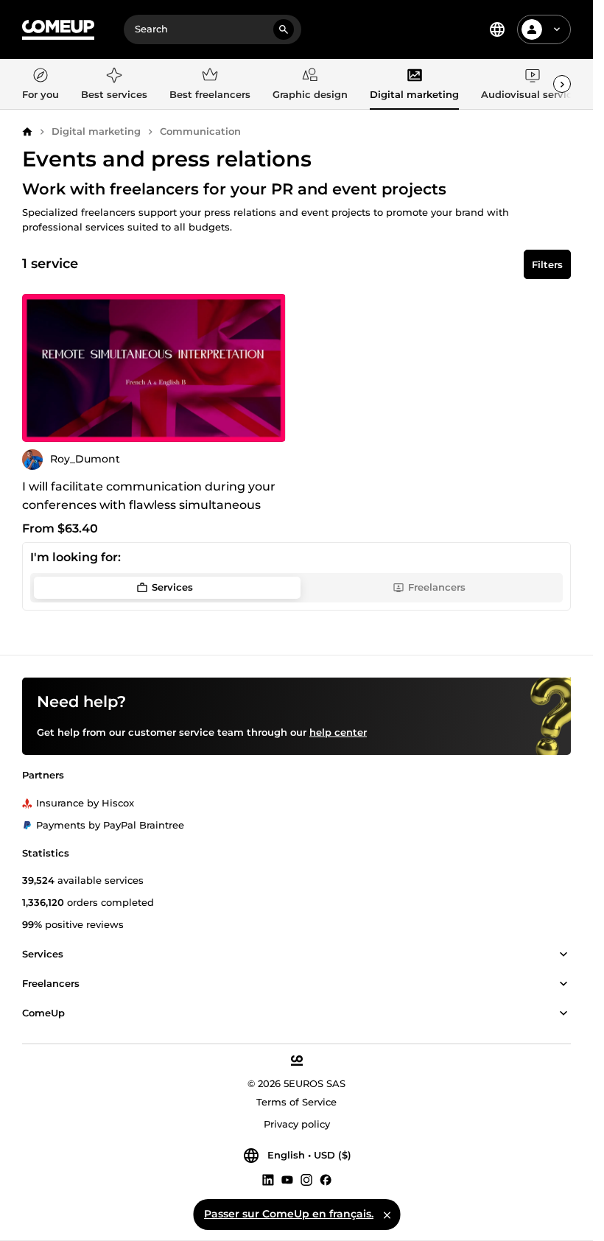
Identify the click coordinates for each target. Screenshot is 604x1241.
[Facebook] (325, 1179)
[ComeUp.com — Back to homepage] (58, 30)
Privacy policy (297, 1124)
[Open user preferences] (556, 29)
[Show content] (563, 954)
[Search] (283, 29)
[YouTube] (287, 1179)
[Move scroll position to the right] (562, 84)
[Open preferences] (497, 29)
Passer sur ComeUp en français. (288, 1213)
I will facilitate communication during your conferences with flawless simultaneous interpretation (148, 504)
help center (338, 732)
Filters (547, 264)
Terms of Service (296, 1102)
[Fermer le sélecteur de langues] (387, 1214)
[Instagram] (306, 1179)
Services (172, 587)
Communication (200, 131)
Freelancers (437, 587)
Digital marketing (96, 131)
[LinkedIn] (268, 1179)
